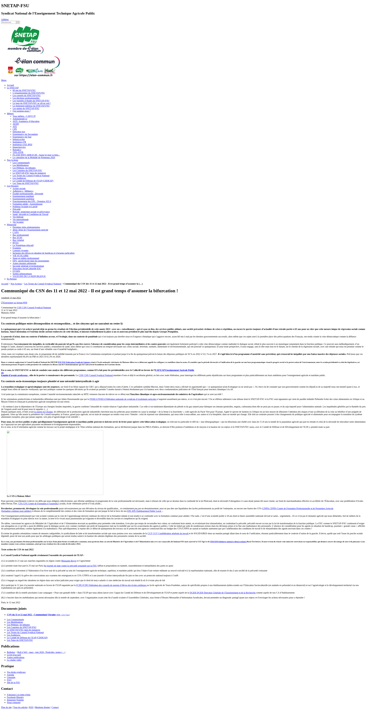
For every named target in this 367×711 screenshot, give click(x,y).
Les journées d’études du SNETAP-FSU (31, 100)
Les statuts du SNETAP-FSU (26, 108)
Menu (3, 80)
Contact (55, 707)
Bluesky (20, 697)
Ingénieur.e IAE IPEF (22, 144)
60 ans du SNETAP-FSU (24, 90)
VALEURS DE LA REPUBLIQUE (29, 276)
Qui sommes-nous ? (22, 111)
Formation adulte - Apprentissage (28, 204)
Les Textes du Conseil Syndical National (31, 175)
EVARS (16, 271)
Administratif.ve (20, 119)
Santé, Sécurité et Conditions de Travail (30, 214)
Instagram (11, 700)
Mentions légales (42, 707)
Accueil (10, 85)
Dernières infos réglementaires (26, 227)
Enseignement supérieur (23, 199)
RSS (31, 707)
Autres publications (15, 657)
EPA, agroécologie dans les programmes (31, 261)
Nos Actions (12, 160)
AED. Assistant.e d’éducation (26, 121)
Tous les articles (20, 707)
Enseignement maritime (23, 196)
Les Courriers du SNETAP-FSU (27, 170)
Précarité (17, 209)
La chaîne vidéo (14, 660)
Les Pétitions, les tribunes (24, 168)
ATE (15, 126)
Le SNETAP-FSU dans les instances (29, 173)
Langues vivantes (20, 250)
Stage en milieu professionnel (26, 258)
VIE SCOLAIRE (21, 255)
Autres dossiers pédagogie (24, 263)
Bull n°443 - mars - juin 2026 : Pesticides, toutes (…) (41, 652)
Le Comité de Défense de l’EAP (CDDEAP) (33, 181)
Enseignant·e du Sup (22, 137)
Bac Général (18, 240)
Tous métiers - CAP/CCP (24, 116)
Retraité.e (17, 150)
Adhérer (5, 19)
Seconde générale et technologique (28, 266)
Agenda (10, 675)
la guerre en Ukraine (43, 412)
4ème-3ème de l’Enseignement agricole (30, 230)
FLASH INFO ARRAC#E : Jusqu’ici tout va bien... (36, 155)
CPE (15, 129)
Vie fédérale (18, 217)
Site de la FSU (13, 682)
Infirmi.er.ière (19, 139)
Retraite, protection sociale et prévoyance (31, 212)
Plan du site (6, 707)
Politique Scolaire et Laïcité (25, 206)
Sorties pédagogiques (22, 273)
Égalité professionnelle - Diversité (28, 193)
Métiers (10, 113)
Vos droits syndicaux (16, 672)
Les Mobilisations (21, 165)
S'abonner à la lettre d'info (18, 694)
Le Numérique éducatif (23, 245)
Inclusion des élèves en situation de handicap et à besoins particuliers (44, 253)
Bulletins (11, 652)
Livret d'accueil (14, 655)
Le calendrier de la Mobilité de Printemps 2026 (34, 157)
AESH (16, 124)
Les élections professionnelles (26, 98)
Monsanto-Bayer (68, 561)
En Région (12, 279)
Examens (17, 248)
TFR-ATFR (18, 152)
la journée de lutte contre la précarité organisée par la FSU (71, 565)
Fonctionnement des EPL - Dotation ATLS (32, 201)
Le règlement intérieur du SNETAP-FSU (31, 106)
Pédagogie (11, 224)
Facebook (11, 697)
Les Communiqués (21, 162)
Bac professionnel (21, 235)
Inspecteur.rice (19, 147)
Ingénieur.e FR (19, 142)
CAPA (16, 232)
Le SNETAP (13, 88)
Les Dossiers (12, 186)
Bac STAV (18, 237)
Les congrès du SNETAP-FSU (27, 95)
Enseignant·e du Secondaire (25, 134)
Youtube (20, 700)
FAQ (9, 680)
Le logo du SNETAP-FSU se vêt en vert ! (32, 103)
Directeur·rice (19, 131)
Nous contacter (14, 702)
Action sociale (19, 188)
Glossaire (11, 677)
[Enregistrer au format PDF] (14, 302)
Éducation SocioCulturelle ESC (27, 268)
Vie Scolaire (18, 222)
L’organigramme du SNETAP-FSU (29, 93)
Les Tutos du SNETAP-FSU (26, 183)
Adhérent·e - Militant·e (23, 191)
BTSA (16, 242)
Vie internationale (21, 219)
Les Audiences (19, 178)
